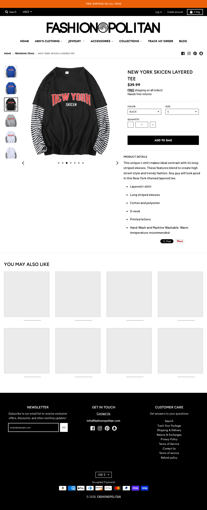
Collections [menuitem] (129, 41)
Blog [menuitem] (183, 41)
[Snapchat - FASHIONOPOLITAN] (201, 53)
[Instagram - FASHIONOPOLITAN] (189, 53)
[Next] (117, 162)
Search (169, 421)
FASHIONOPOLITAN (109, 496)
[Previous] (23, 162)
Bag (197, 12)
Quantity (133, 119)
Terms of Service (169, 444)
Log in (158, 12)
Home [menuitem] (24, 41)
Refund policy (169, 458)
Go (64, 427)
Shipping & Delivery (169, 430)
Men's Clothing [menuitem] (47, 41)
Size (167, 106)
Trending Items (24, 53)
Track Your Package (169, 426)
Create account (175, 12)
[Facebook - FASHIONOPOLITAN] (183, 53)
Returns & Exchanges (169, 435)
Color (131, 106)
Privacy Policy (169, 439)
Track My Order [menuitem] (160, 41)
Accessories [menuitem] (100, 41)
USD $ (26, 11)
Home (7, 53)
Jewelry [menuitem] (75, 41)
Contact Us (103, 413)
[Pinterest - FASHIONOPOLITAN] (195, 53)
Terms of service (169, 453)
